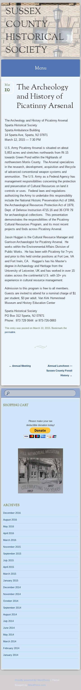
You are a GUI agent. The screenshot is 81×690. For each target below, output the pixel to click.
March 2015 (9, 573)
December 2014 (12, 587)
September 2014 (12, 607)
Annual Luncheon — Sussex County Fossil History (59, 370)
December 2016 (12, 513)
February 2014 (11, 648)
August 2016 (10, 519)
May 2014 (8, 634)
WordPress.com (37, 685)
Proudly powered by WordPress (32, 680)
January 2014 (10, 655)
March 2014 (9, 641)
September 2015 (12, 553)
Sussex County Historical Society (35, 31)
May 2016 (8, 526)
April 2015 (8, 567)
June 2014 (9, 627)
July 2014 (8, 621)
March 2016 (9, 540)
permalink (10, 332)
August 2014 (10, 614)
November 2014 (12, 594)
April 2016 (8, 533)
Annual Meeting (20, 365)
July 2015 (8, 560)
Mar (7, 86)
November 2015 (12, 546)
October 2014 (10, 601)
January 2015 (10, 580)
